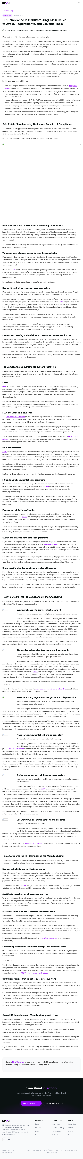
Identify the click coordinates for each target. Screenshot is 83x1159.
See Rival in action (29, 1103)
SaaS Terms (58, 1150)
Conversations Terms (71, 1150)
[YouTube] (9, 1139)
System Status (57, 1135)
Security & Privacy (58, 1128)
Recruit (37, 1124)
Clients (70, 1131)
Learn (37, 1131)
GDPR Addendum (52, 1152)
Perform (38, 1135)
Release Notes (57, 1131)
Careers (70, 1128)
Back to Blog (8, 11)
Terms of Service (48, 1150)
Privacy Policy (37, 1150)
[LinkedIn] (4, 1139)
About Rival (72, 1124)
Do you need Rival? (53, 1103)
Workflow (38, 1128)
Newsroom (72, 1135)
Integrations (56, 1124)
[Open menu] (79, 3)
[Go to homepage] (6, 3)
